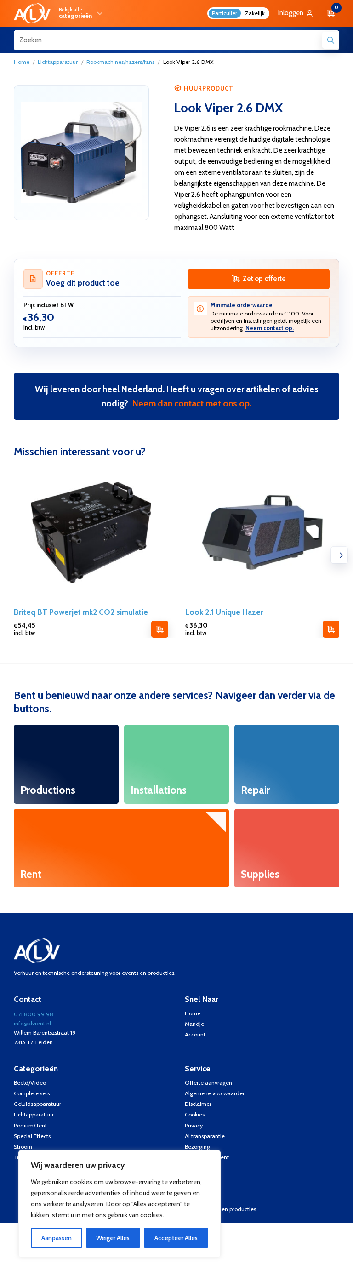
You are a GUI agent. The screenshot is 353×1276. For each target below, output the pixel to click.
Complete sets (32, 1093)
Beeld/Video (30, 1082)
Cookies (195, 1114)
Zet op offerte (264, 279)
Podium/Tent (30, 1125)
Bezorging (197, 1146)
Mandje (194, 1023)
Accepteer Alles (176, 1238)
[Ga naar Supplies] (287, 848)
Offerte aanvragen (208, 1082)
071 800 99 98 (33, 1014)
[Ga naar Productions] (66, 764)
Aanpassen (56, 1238)
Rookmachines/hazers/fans (120, 61)
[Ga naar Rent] (121, 848)
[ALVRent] (32, 13)
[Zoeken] (330, 40)
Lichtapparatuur (58, 61)
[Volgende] (339, 554)
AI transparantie (205, 1136)
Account (195, 1034)
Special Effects (32, 1136)
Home (21, 61)
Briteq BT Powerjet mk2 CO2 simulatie (81, 612)
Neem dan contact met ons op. (191, 403)
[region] (119, 1204)
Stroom (23, 1146)
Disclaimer (198, 1103)
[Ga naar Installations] (176, 764)
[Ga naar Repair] (287, 764)
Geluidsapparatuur (37, 1103)
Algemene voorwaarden (215, 1093)
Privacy (194, 1125)
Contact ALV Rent (207, 1157)
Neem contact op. (269, 328)
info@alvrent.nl (32, 1023)
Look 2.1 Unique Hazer (224, 612)
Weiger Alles (113, 1238)
